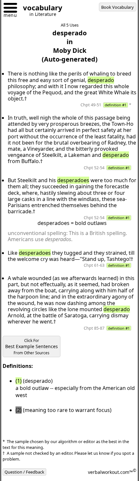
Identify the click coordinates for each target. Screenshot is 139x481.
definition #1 (115, 104)
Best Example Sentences (31, 346)
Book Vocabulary (117, 7)
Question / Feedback (24, 472)
